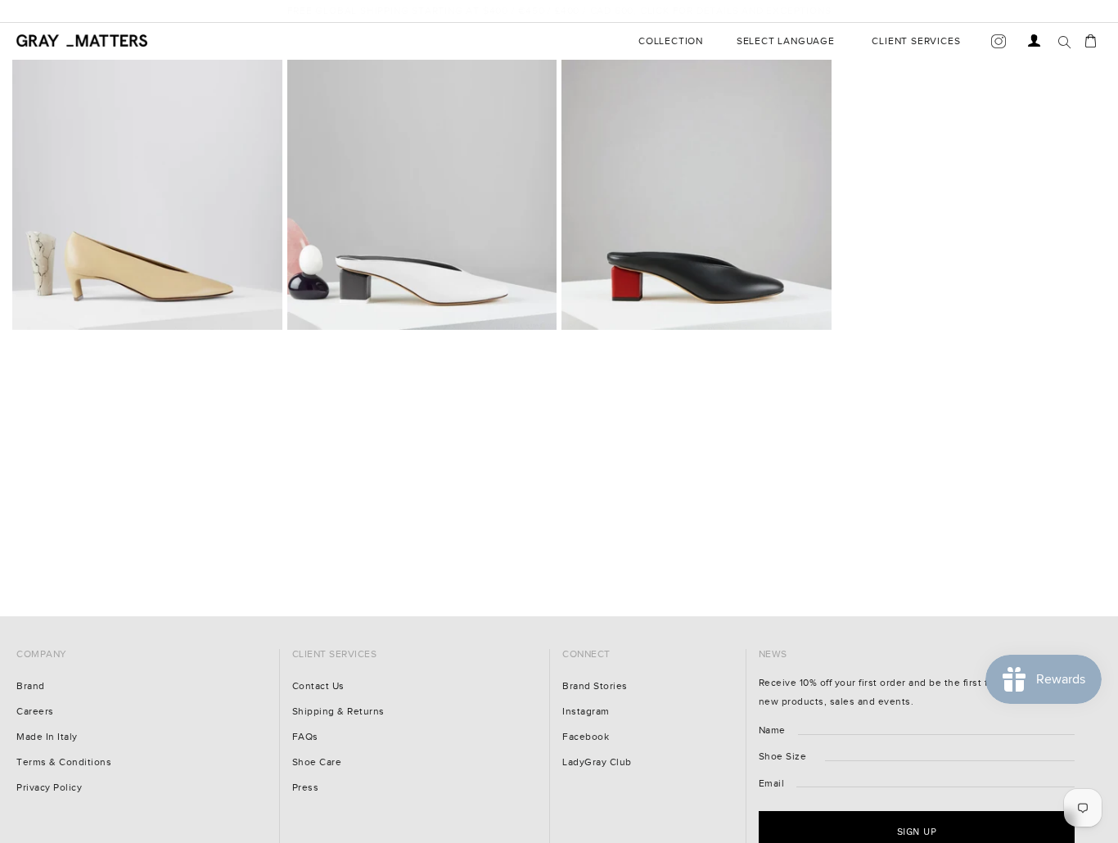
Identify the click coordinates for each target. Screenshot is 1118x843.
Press (305, 787)
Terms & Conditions (63, 762)
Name (772, 730)
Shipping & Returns (338, 711)
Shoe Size (783, 756)
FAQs (305, 737)
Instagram (586, 711)
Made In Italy (47, 737)
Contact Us (318, 686)
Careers (35, 711)
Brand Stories (595, 686)
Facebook (585, 737)
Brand (30, 686)
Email (772, 783)
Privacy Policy (49, 787)
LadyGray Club (597, 762)
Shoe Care (317, 762)
